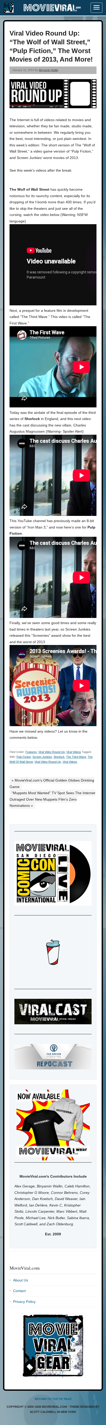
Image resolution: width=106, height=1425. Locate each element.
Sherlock (59, 756)
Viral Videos (73, 751)
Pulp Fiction (23, 756)
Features (31, 751)
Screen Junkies (42, 756)
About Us (20, 1280)
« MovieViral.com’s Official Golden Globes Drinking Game (52, 783)
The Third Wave (76, 756)
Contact (19, 1291)
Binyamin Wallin (48, 70)
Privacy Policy (24, 1302)
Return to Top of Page (53, 1399)
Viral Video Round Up (51, 751)
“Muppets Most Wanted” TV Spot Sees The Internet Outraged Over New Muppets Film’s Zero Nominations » (52, 799)
